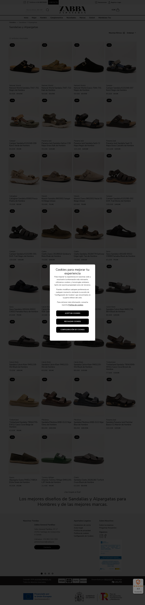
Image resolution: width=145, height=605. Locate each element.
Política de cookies (75, 305)
